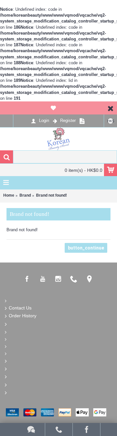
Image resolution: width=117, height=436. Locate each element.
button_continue (86, 247)
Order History (22, 315)
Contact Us (20, 307)
